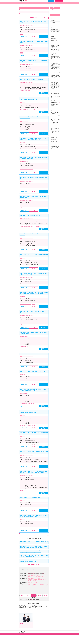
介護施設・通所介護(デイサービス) (32, 576)
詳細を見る (33, 36)
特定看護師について (54, 141)
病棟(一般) (30, 582)
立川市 (43, 586)
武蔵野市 (46, 586)
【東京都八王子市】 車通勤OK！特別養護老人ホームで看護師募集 (31, 79)
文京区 (38, 584)
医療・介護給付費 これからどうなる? (55, 120)
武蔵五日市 (37, 599)
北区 (44, 585)
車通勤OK (34, 578)
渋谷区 (36, 585)
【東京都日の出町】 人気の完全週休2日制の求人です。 (29, 353)
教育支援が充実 (38, 579)
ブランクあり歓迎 (30, 580)
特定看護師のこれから (54, 125)
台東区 (40, 584)
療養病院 (37, 575)
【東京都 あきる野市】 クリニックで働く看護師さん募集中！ (31, 497)
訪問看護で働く (53, 22)
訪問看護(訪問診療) (40, 576)
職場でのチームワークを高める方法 (55, 97)
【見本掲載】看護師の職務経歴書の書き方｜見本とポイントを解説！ (55, 68)
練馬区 (31, 586)
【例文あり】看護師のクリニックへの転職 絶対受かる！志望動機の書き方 (55, 64)
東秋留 (28, 599)
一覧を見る (58, 11)
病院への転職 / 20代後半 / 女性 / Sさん (55, 107)
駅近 (41, 579)
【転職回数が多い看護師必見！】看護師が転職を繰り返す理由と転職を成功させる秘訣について (55, 72)
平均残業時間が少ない (40, 578)
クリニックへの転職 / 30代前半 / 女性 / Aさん (55, 116)
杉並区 (40, 585)
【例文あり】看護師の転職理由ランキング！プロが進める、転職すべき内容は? (55, 76)
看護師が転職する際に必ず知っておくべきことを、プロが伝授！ (55, 147)
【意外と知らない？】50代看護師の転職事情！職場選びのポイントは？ (55, 46)
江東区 (44, 584)
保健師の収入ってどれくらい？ (55, 31)
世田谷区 (33, 585)
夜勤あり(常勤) (33, 573)
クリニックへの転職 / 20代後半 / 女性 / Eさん (55, 113)
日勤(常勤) (29, 573)
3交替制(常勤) (42, 573)
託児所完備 (34, 580)
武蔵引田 (31, 599)
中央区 (31, 584)
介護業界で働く (53, 24)
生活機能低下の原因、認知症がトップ (55, 132)
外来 (28, 582)
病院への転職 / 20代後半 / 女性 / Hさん (55, 110)
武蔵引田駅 (39, 595)
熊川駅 (22, 595)
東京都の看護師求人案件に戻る (34, 564)
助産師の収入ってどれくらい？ (55, 33)
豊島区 (43, 585)
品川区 (47, 584)
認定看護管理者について (54, 139)
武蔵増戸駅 (45, 595)
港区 (33, 584)
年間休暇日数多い (30, 579)
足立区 (33, 586)
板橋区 (28, 586)
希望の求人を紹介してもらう (43, 36)
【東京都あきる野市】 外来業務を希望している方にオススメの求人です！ (33, 371)
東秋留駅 (28, 595)
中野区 (38, 585)
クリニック (29, 575)
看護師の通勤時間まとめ (54, 100)
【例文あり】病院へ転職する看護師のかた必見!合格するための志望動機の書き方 (55, 87)
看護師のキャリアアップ (54, 91)
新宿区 (35, 584)
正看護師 (29, 571)
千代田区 (29, 584)
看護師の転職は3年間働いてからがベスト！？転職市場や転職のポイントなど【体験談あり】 (55, 83)
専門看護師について (54, 137)
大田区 (31, 585)
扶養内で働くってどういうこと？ (55, 27)
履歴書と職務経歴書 (54, 40)
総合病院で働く (53, 18)
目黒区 (28, 585)
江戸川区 (38, 586)
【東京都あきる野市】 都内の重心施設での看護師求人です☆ (31, 215)
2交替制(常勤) (37, 573)
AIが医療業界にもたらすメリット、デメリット (55, 123)
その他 (36, 582)
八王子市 (41, 586)
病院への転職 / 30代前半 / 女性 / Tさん (55, 105)
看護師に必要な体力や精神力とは (55, 94)
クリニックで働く (53, 20)
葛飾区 (35, 586)
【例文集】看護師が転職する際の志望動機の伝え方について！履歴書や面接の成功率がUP (55, 80)
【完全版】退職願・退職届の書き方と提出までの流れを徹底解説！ (55, 57)
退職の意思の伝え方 (54, 43)
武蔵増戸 (34, 599)
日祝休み (31, 578)
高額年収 (29, 578)
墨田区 (42, 584)
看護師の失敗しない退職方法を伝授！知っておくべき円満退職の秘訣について (55, 61)
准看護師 (31, 571)
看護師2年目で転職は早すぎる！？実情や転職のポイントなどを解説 (55, 54)
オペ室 (33, 582)
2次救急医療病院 (33, 575)
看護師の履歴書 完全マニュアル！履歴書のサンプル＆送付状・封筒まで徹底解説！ (55, 50)
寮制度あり (34, 579)
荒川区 (47, 585)
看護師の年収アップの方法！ (55, 29)
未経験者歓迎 (44, 579)
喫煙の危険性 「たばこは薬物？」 (55, 129)
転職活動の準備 (53, 38)
